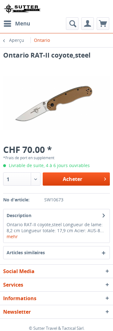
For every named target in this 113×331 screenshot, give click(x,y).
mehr (12, 236)
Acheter (72, 179)
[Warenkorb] (103, 23)
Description (19, 215)
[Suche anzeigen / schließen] (72, 23)
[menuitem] (16, 23)
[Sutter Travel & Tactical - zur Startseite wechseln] (22, 8)
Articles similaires (26, 252)
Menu (22, 23)
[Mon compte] (87, 23)
